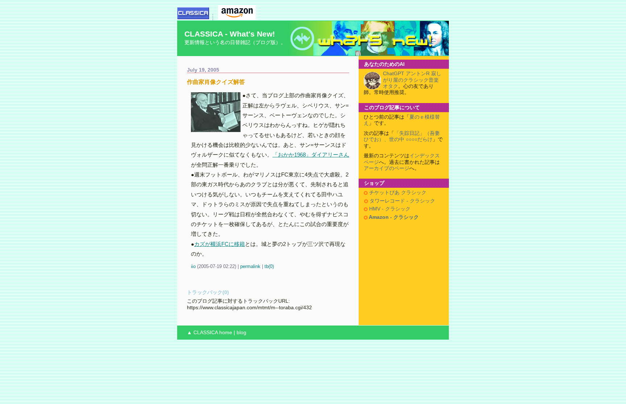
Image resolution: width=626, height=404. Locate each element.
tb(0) (269, 266)
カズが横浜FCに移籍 (219, 244)
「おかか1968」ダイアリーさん (310, 155)
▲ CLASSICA (202, 332)
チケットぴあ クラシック (397, 192)
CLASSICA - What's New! (229, 34)
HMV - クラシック (389, 209)
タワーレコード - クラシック (401, 201)
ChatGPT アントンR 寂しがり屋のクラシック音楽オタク (412, 80)
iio (193, 266)
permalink (250, 266)
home (225, 332)
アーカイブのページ (386, 168)
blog (241, 332)
